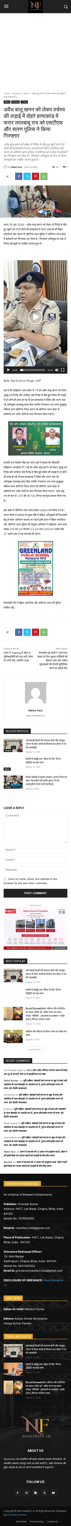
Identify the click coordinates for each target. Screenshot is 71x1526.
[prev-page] (6, 795)
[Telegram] (35, 1492)
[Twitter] (27, 176)
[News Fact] (6, 167)
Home (7, 93)
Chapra (15, 102)
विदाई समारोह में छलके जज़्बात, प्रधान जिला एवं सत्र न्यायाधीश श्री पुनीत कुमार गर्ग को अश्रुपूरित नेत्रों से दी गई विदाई (46, 781)
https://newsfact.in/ (35, 715)
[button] (35, 317)
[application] (35, 317)
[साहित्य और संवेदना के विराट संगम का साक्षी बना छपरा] (13, 1036)
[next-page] (11, 795)
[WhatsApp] (44, 176)
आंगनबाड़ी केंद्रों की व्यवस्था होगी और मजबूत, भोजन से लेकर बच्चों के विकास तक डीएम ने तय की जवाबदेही (46, 744)
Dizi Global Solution (17, 1514)
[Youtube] (53, 1492)
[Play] (8, 370)
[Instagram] (26, 1492)
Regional (16, 93)
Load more (34, 1049)
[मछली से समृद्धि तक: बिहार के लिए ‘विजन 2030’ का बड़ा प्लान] (13, 764)
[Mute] (57, 370)
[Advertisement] (35, 50)
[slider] (32, 370)
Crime (24, 102)
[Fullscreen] (62, 370)
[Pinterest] (35, 176)
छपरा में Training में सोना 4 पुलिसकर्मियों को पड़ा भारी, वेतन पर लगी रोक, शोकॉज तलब (18, 656)
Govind (8, 1162)
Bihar (26, 93)
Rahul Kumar (11, 1080)
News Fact (16, 167)
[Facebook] (18, 176)
